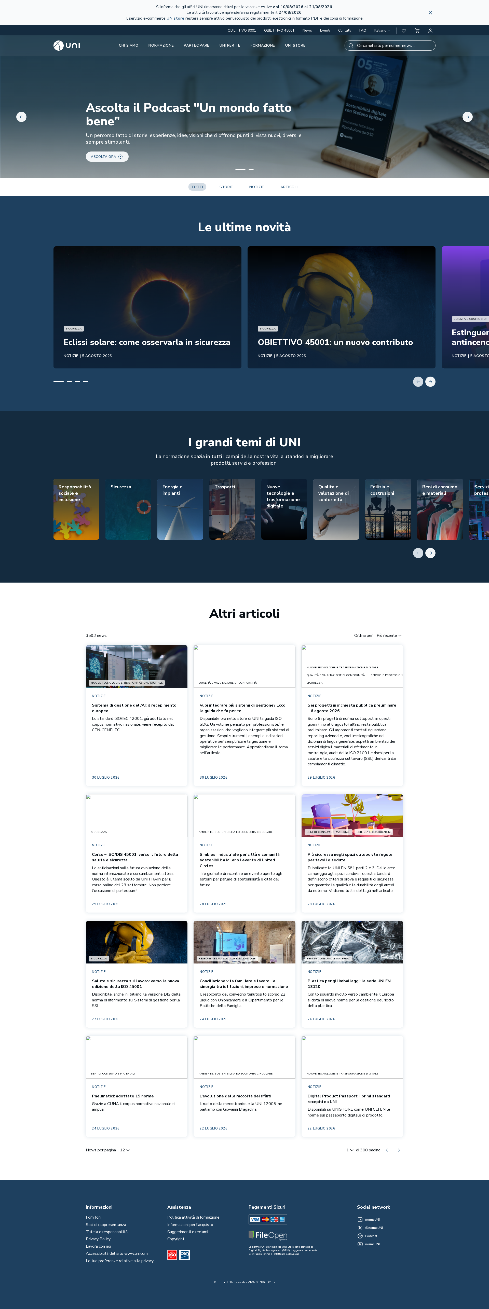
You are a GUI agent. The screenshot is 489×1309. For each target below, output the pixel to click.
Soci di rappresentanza (106, 1225)
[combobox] (383, 30)
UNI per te (230, 45)
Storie (226, 187)
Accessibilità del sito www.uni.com (117, 1253)
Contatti (344, 30)
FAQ (362, 30)
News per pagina (101, 1150)
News (307, 30)
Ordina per (363, 635)
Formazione (263, 45)
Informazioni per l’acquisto (190, 1225)
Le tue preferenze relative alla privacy (120, 1261)
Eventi (325, 30)
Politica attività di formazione (193, 1217)
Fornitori (93, 1217)
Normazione (161, 45)
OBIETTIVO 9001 (242, 30)
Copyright (175, 1239)
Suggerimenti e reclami (187, 1232)
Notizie (256, 187)
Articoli (289, 187)
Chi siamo (128, 45)
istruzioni (257, 1254)
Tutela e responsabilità (107, 1232)
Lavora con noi (98, 1246)
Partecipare (196, 45)
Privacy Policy (98, 1239)
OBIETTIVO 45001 (279, 30)
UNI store (295, 45)
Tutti (197, 187)
